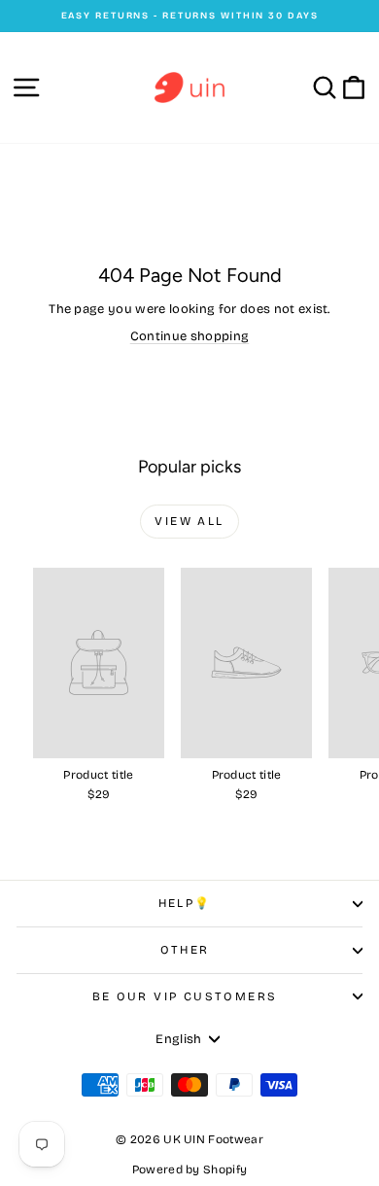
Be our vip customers (185, 996)
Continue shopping (190, 336)
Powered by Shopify (190, 1169)
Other (185, 950)
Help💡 (185, 903)
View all (189, 521)
